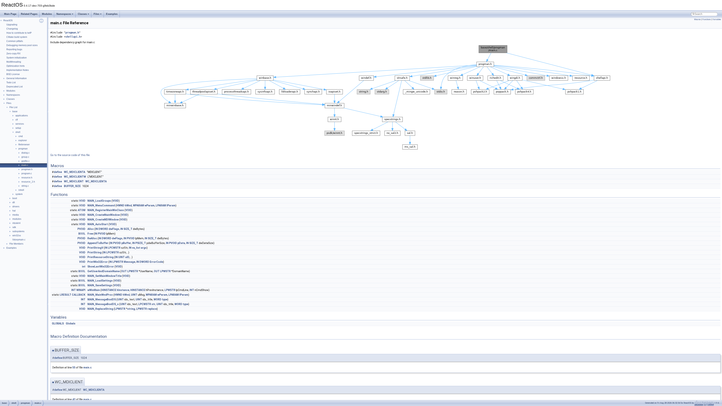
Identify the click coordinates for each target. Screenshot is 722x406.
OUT (124, 271)
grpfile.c (25, 161)
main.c (24, 165)
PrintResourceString (100, 257)
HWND (120, 205)
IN (96, 228)
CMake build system (16, 37)
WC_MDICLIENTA (74, 171)
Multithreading (13, 62)
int (83, 266)
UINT (121, 257)
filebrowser (24, 144)
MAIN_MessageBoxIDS (101, 299)
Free (90, 233)
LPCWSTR (114, 247)
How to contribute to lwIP (19, 33)
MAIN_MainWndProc (100, 294)
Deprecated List (14, 86)
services (19, 124)
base (14, 111)
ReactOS (8, 20)
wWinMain (93, 290)
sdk (14, 227)
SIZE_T (128, 228)
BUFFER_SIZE (72, 186)
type (164, 299)
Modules (47, 14)
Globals (70, 323)
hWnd (128, 205)
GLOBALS (58, 323)
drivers (15, 206)
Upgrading (11, 24)
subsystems (18, 231)
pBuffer (126, 243)
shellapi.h (72, 36)
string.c (25, 186)
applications (21, 115)
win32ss (16, 235)
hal (14, 210)
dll (13, 202)
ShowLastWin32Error (100, 266)
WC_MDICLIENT (74, 181)
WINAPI (80, 290)
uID (127, 257)
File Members (16, 243)
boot (14, 198)
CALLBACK (78, 294)
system (19, 194)
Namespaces (63, 14)
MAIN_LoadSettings (100, 280)
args (144, 247)
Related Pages (29, 14)
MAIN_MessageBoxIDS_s (103, 304)
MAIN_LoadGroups (99, 200)
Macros (697, 19)
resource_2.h (28, 181)
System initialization (16, 57)
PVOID (81, 228)
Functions (706, 19)
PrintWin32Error (97, 261)
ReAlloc (92, 238)
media (15, 215)
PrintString (94, 252)
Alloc (90, 228)
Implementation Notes (17, 70)
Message (129, 261)
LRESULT (65, 294)
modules (16, 219)
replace (152, 308)
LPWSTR (117, 261)
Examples (112, 14)
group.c (25, 157)
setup (18, 128)
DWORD (103, 228)
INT (73, 290)
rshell (21, 190)
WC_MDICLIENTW (75, 176)
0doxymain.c (18, 239)
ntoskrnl (16, 223)
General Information (16, 78)
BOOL (81, 233)
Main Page (10, 14)
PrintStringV (95, 247)
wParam (150, 205)
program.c (26, 173)
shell (17, 132)
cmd (20, 136)
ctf (16, 119)
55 (73, 367)
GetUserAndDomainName (103, 271)
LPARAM (161, 205)
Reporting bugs (14, 49)
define (58, 171)
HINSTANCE (108, 290)
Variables (717, 19)
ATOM (81, 210)
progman (23, 148)
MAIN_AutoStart (97, 224)
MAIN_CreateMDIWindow (103, 219)
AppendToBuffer (97, 243)
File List (13, 107)
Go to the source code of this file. (70, 155)
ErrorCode (156, 261)
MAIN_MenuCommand (101, 205)
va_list (136, 247)
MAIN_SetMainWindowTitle (104, 275)
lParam (171, 205)
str (153, 304)
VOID (82, 200)
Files (96, 14)
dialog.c (25, 152)
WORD (157, 299)
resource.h (26, 177)
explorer (22, 140)
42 (73, 399)
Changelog (12, 28)
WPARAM (138, 205)
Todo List (11, 82)
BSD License (13, 74)
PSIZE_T (140, 243)
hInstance (123, 290)
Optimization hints (15, 66)
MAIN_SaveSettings (99, 285)
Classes (82, 14)
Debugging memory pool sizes (22, 45)
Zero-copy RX (13, 53)
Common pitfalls (14, 41)
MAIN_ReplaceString (100, 308)
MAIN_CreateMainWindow (103, 214)
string (131, 308)
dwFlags (114, 228)
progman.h (27, 169)
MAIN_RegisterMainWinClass (105, 210)
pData (181, 243)
